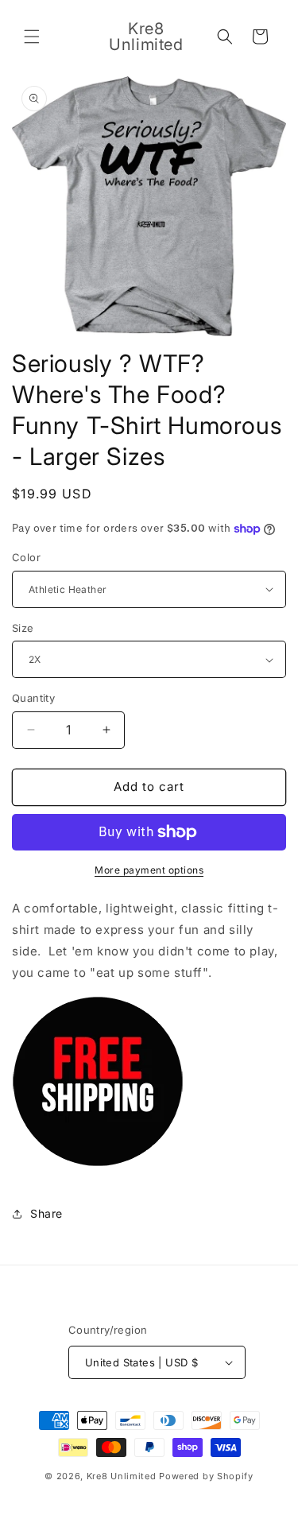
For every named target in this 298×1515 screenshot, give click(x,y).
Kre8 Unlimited (122, 1476)
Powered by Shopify (206, 1476)
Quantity (33, 698)
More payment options (149, 870)
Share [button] (46, 1213)
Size (23, 628)
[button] (31, 36)
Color (26, 557)
